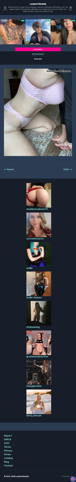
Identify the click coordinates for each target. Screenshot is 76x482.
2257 (7, 443)
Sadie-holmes (34, 297)
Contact (8, 465)
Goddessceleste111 (37, 209)
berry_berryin (33, 415)
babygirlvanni (33, 386)
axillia (29, 268)
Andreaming (33, 327)
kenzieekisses (38, 54)
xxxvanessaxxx (35, 238)
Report (8, 435)
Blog (6, 461)
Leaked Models (38, 4)
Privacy (8, 450)
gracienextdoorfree (37, 356)
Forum (7, 454)
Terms (7, 446)
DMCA (7, 439)
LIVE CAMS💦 (38, 49)
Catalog (8, 458)
